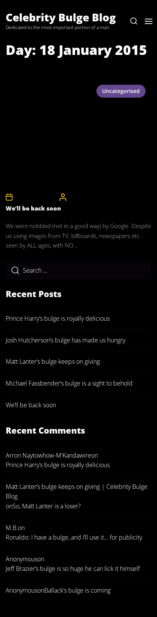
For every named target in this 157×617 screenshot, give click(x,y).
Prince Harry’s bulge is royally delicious (58, 318)
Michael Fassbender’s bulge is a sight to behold (69, 383)
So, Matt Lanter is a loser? (47, 506)
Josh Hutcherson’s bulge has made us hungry (65, 340)
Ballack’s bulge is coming (77, 590)
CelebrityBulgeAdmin (92, 197)
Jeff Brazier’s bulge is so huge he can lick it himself (73, 568)
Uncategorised (121, 91)
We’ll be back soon (33, 208)
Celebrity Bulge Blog (61, 17)
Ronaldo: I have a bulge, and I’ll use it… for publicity (74, 537)
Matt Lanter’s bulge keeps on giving (53, 361)
